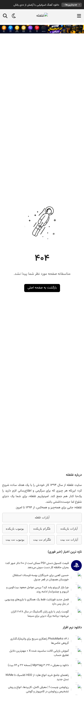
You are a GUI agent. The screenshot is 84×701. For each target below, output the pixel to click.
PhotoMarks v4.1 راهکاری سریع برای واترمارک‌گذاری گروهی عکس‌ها (39, 641)
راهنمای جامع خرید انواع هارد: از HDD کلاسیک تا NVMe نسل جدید (37, 677)
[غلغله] (42, 16)
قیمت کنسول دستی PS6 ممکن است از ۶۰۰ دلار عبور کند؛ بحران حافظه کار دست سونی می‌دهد (37, 565)
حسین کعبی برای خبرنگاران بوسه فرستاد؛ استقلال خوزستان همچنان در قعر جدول (41, 577)
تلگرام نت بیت (42, 539)
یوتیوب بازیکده (15, 528)
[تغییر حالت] (12, 16)
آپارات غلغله (42, 517)
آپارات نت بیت (69, 539)
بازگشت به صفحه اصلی (42, 287)
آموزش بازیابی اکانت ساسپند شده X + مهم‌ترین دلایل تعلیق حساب (39, 653)
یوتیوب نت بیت (15, 539)
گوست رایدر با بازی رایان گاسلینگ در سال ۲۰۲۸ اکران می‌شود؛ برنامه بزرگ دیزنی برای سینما (40, 613)
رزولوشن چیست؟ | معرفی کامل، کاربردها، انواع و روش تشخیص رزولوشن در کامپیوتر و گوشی (38, 689)
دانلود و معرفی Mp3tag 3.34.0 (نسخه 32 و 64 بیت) (38, 665)
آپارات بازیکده (69, 528)
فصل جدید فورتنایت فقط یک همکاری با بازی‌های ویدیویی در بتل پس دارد (37, 601)
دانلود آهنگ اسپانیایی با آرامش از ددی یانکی (36, 5)
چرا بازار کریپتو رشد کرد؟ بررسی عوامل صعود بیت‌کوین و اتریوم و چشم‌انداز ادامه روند (37, 589)
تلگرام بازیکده (42, 528)
